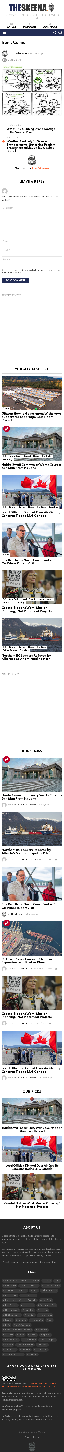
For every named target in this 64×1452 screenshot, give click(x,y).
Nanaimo (42, 1330)
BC (4, 456)
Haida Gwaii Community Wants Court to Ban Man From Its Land (32, 466)
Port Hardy (30, 1340)
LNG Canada (23, 1325)
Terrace (26, 1349)
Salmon (9, 1345)
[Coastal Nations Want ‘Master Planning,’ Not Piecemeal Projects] (32, 587)
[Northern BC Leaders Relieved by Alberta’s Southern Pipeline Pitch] (32, 635)
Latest (11, 27)
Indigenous (46, 1315)
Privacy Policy (32, 1437)
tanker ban (10, 1349)
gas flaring (28, 1305)
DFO (34, 1290)
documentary (50, 1290)
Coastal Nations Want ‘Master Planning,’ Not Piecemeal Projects (27, 609)
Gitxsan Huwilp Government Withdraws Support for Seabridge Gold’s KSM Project (31, 417)
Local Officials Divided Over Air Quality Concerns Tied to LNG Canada (31, 514)
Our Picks (50, 27)
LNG (7, 1325)
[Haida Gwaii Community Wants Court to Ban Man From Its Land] (32, 444)
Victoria (33, 1354)
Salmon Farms (26, 1345)
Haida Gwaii (14, 456)
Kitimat (12, 507)
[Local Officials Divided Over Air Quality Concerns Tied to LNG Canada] (32, 492)
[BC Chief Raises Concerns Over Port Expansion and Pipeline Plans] (32, 938)
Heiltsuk (44, 1310)
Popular (29, 27)
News (6, 408)
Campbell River (52, 1286)
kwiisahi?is (37, 1320)
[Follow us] (55, 32)
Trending (6, 429)
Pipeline (46, 1335)
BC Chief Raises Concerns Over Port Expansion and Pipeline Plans (28, 961)
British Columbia (30, 1286)
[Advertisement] (32, 329)
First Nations (29, 1295)
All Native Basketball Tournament (22, 1281)
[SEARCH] (60, 32)
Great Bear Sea (48, 1305)
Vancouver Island (14, 1354)
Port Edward (11, 1340)
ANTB (48, 1281)
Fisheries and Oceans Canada (20, 1300)
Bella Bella (13, 599)
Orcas (33, 1335)
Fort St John (11, 1305)
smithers (43, 1345)
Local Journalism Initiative (18, 1330)
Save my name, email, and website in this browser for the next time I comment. (31, 271)
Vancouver (41, 1349)
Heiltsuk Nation (13, 1315)
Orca (21, 1335)
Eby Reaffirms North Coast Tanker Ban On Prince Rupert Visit (30, 562)
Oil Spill (9, 1335)
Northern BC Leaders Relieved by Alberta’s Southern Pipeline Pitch (26, 657)
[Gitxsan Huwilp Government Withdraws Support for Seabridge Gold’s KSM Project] (32, 393)
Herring (30, 1315)
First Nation (11, 1295)
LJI (50, 1320)
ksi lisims (22, 1320)
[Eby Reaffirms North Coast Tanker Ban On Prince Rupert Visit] (32, 540)
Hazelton (29, 1310)
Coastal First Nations (16, 1290)
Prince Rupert (10, 650)
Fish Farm (47, 1300)
